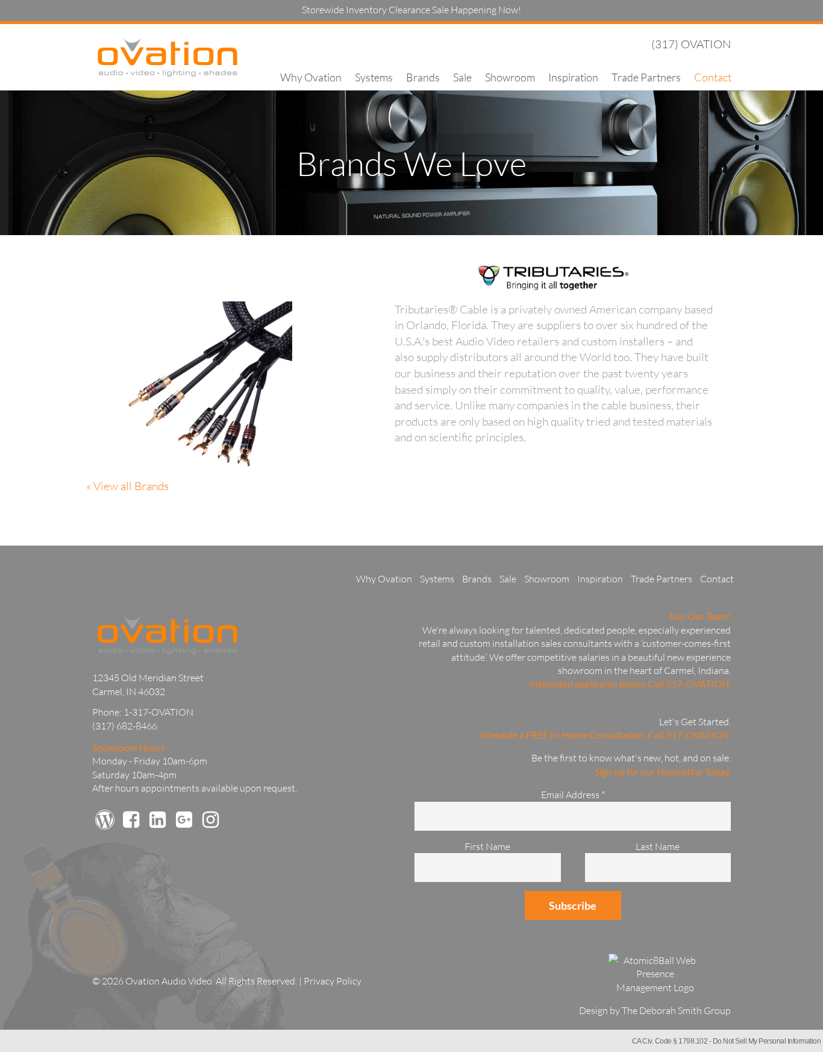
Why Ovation (311, 77)
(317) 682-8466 (124, 726)
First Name (487, 846)
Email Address (573, 795)
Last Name (658, 846)
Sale (462, 77)
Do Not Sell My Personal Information (767, 1041)
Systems (374, 77)
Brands (423, 77)
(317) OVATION (691, 44)
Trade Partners (646, 77)
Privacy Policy (332, 981)
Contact (712, 77)
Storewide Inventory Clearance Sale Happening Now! (411, 10)
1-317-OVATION (158, 712)
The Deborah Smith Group (676, 1010)
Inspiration (573, 77)
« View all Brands (127, 486)
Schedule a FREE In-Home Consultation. (563, 734)
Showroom (510, 77)
